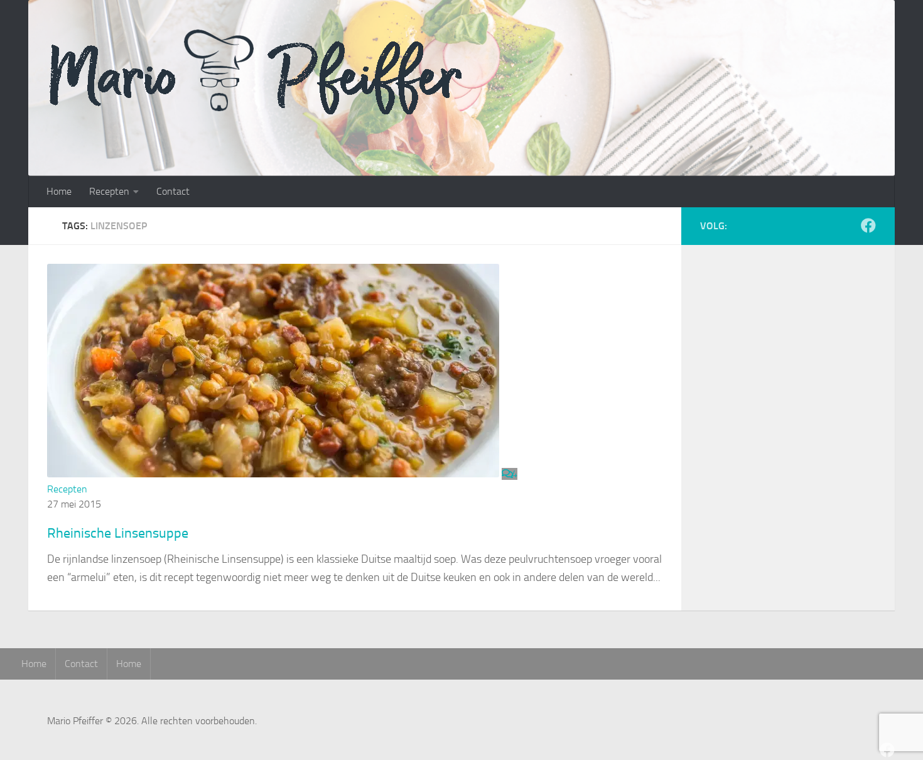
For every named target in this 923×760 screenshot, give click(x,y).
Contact (173, 191)
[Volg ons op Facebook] (868, 225)
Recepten (109, 191)
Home (59, 191)
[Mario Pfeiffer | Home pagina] (294, 72)
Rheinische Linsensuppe (117, 533)
